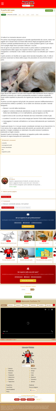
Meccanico (49, 305)
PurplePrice (9, 385)
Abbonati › (38, 399)
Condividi (49, 10)
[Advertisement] (28, 26)
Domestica (33, 379)
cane (23, 14)
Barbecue (33, 377)
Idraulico (4, 305)
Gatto (32, 375)
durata (37, 14)
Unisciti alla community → (28, 280)
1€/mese (17, 399)
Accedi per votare (6, 196)
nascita (28, 14)
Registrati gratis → (28, 226)
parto (20, 14)
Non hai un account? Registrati (23, 207)
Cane (22, 3)
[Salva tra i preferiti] (54, 10)
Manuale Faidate (28, 1)
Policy (7, 391)
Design (33, 370)
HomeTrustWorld (10, 389)
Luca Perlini (9, 387)
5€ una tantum (31, 399)
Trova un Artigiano (33, 387)
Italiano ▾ (34, 390)
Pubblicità (31, 385)
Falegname (19, 305)
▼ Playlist (53, 339)
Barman (33, 381)
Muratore (26, 305)
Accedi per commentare (8, 207)
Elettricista (11, 305)
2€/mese (23, 399)
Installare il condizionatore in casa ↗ (8, 339)
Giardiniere (41, 305)
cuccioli (32, 14)
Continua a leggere (13, 186)
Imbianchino (34, 305)
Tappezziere (11, 381)
